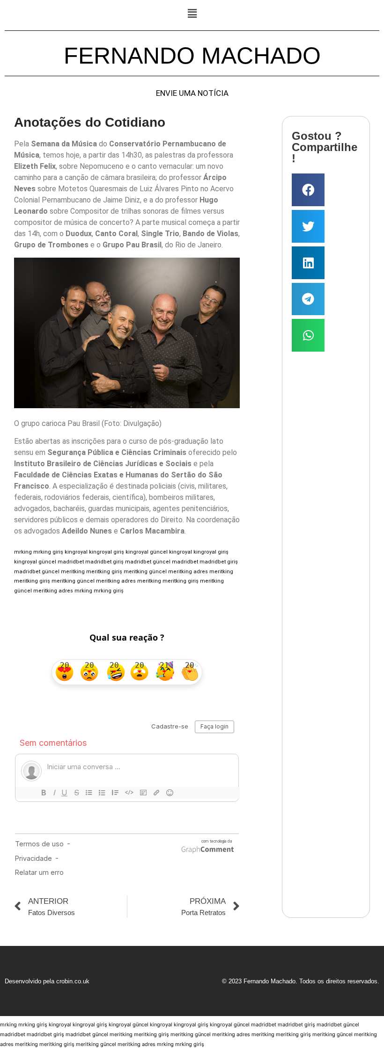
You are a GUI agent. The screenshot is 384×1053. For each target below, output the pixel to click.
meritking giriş (104, 572)
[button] (192, 13)
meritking (73, 572)
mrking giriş (48, 552)
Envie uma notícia (192, 93)
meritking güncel (145, 572)
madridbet (71, 562)
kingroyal (76, 552)
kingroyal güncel (147, 552)
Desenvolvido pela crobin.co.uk (47, 981)
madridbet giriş (104, 562)
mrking (23, 552)
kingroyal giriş (106, 552)
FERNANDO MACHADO (192, 56)
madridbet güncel (147, 562)
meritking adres (188, 572)
